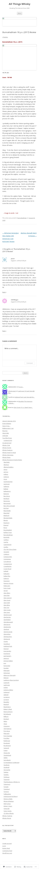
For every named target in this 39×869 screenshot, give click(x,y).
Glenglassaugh (8, 622)
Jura (5, 663)
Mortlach (6, 719)
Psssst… (21, 387)
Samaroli (6, 748)
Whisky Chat (6, 445)
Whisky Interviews (7, 455)
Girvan (6, 591)
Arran (5, 479)
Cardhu (6, 547)
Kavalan (6, 668)
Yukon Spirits (8, 811)
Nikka (5, 721)
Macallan (6, 702)
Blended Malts (8, 518)
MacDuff (6, 704)
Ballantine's (7, 491)
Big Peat (6, 508)
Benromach (7, 503)
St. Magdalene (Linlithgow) (11, 762)
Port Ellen (6, 738)
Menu (19, 13)
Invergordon (7, 651)
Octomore (7, 726)
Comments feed (7, 851)
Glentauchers (8, 637)
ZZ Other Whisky (9, 813)
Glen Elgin (7, 595)
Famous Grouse (8, 583)
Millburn (6, 716)
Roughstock (7, 746)
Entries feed (6, 848)
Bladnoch (6, 515)
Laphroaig (7, 685)
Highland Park (8, 646)
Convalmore (7, 561)
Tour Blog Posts (7, 438)
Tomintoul (7, 789)
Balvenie (6, 494)
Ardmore (6, 477)
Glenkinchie (7, 627)
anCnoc (6, 472)
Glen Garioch (8, 598)
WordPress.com (7, 853)
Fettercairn (7, 586)
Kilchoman (7, 673)
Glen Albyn (7, 593)
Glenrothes (7, 634)
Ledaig (6, 687)
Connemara (7, 559)
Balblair (6, 489)
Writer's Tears (8, 806)
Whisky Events (6, 448)
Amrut (5, 469)
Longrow (6, 699)
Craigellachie (7, 566)
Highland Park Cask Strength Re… (24, 397)
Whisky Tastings (7, 816)
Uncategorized (6, 443)
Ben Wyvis (7, 496)
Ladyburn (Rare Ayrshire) (11, 680)
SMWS (6, 758)
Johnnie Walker (8, 661)
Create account (7, 843)
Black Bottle (7, 511)
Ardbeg (6, 474)
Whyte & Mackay (9, 801)
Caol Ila (6, 542)
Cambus (6, 540)
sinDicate (5, 436)
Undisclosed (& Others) (11, 796)
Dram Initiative (6, 423)
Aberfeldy (7, 462)
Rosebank (7, 743)
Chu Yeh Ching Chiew (10, 549)
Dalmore (6, 578)
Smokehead (7, 755)
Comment (29, 363)
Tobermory (7, 784)
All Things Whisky (19, 4)
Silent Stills (5, 433)
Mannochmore (8, 712)
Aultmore (6, 486)
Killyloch (6, 678)
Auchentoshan (8, 482)
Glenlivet (6, 629)
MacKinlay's (7, 707)
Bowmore (6, 523)
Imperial (6, 649)
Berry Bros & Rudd (9, 506)
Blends (6, 520)
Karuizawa (7, 666)
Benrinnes (7, 501)
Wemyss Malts (8, 799)
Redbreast (7, 741)
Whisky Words (6, 818)
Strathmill (6, 767)
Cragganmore (8, 564)
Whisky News (6, 457)
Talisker (6, 772)
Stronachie (7, 770)
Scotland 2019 (8, 440)
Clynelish (6, 552)
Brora (5, 528)
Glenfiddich (7, 620)
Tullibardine (7, 794)
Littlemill (6, 695)
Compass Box (8, 557)
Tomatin (6, 787)
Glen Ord (6, 607)
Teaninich (7, 779)
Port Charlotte (8, 736)
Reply (4, 292)
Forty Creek (7, 588)
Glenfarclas (7, 617)
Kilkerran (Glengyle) (10, 675)
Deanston (7, 581)
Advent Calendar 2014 (9, 421)
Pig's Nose (7, 731)
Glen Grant (7, 600)
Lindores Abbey (8, 690)
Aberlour (6, 465)
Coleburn (6, 554)
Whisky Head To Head (9, 452)
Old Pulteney (7, 729)
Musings (5, 431)
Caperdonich (7, 544)
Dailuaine (6, 574)
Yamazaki (7, 808)
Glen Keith (7, 603)
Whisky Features (7, 450)
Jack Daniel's (7, 656)
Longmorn (7, 697)
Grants (6, 641)
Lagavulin (6, 683)
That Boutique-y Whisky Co (12, 782)
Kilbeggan (7, 670)
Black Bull (6, 513)
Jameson (6, 658)
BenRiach (6, 498)
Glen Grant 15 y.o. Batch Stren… (23, 407)
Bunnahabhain (22, 218)
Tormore (6, 792)
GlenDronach (8, 615)
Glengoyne (7, 624)
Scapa (5, 750)
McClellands (7, 714)
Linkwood (6, 692)
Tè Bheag (6, 777)
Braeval (6, 525)
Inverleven (7, 653)
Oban (5, 724)
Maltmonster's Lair (8, 428)
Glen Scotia (7, 610)
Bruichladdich (8, 530)
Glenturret (7, 639)
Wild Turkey (7, 804)
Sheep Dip (7, 753)
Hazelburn (7, 644)
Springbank (7, 760)
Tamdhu (6, 775)
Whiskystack (12, 391)
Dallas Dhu (7, 576)
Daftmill (6, 571)
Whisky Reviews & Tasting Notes (12, 460)
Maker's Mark (8, 709)
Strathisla (6, 765)
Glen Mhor (7, 605)
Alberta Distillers (9, 467)
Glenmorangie (8, 632)
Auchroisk (7, 484)
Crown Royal (7, 569)
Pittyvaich (6, 733)
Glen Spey (7, 612)
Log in (4, 846)
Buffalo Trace (8, 532)
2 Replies (5, 37)
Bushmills (6, 537)
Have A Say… (6, 426)
